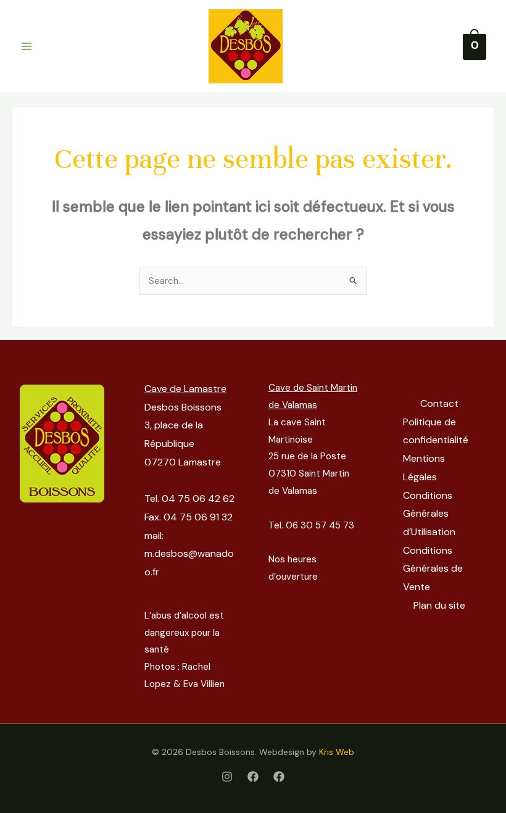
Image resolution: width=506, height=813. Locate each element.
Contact (439, 403)
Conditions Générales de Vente (433, 568)
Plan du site (439, 605)
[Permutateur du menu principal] (26, 46)
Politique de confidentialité (435, 431)
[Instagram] (227, 776)
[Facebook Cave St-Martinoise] (278, 776)
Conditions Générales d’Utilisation (429, 513)
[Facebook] (253, 776)
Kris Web (336, 751)
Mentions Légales (424, 467)
